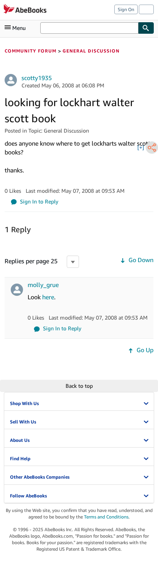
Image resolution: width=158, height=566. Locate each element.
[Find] (146, 28)
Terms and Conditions (106, 517)
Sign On (126, 9)
